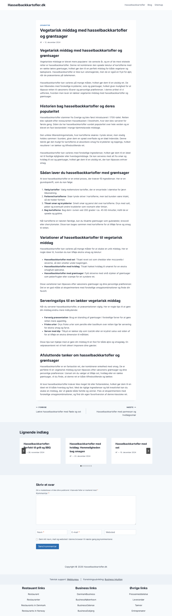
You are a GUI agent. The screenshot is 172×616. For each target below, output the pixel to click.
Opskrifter (45, 25)
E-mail (76, 532)
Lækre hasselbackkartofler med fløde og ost (58, 409)
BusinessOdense (85, 605)
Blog (150, 5)
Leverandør (138, 599)
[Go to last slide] (24, 451)
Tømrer (138, 605)
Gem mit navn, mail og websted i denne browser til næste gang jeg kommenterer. (76, 539)
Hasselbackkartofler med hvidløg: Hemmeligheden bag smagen (85, 447)
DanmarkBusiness (86, 594)
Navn (40, 532)
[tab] (81, 466)
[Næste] (148, 451)
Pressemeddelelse (138, 594)
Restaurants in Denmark (33, 605)
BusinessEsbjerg (86, 611)
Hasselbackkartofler (135, 5)
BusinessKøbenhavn (86, 599)
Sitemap (159, 5)
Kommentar (42, 493)
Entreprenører (138, 611)
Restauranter (33, 599)
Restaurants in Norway (33, 611)
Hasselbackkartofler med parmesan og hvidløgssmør (116, 411)
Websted (110, 532)
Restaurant (33, 594)
